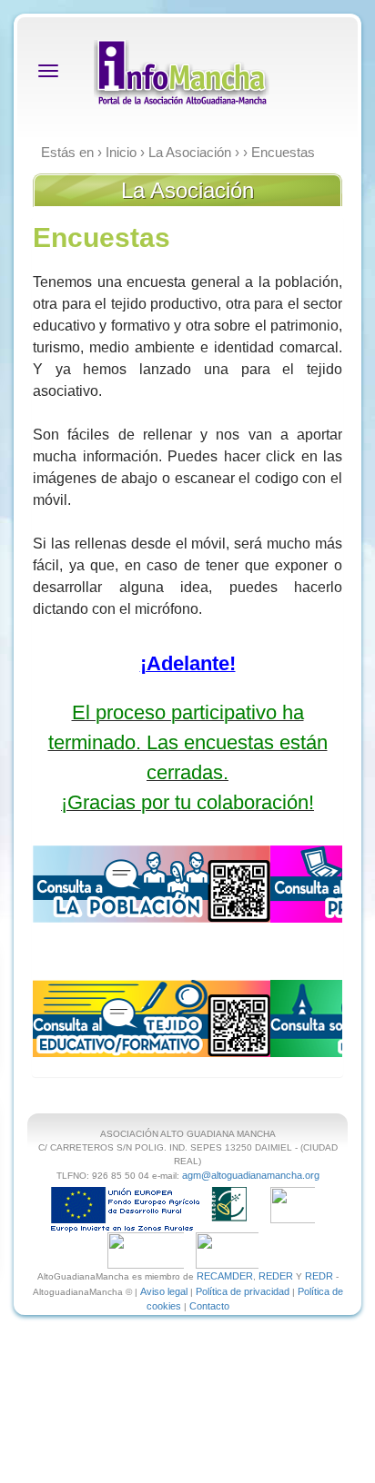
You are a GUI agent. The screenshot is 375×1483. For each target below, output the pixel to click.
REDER (275, 1275)
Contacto (209, 1305)
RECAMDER (225, 1275)
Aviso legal (164, 1291)
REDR (320, 1275)
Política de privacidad (242, 1291)
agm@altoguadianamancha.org (250, 1175)
